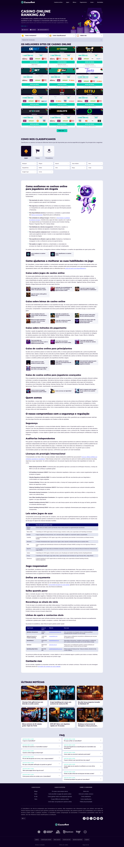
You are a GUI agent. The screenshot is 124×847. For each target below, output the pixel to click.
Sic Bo (35, 796)
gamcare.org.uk (53, 644)
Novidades (100, 2)
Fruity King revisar (89, 64)
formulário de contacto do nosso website (49, 666)
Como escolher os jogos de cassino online (59, 794)
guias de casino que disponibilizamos (75, 268)
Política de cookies (63, 844)
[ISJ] (39, 831)
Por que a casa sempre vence (60, 791)
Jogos (67, 2)
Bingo (35, 791)
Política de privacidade (86, 801)
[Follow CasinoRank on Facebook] (84, 818)
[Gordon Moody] (48, 831)
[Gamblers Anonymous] (58, 831)
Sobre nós (86, 791)
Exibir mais (61, 130)
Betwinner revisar (62, 64)
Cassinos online (58, 2)
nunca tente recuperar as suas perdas (59, 584)
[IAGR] (78, 831)
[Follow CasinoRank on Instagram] (87, 818)
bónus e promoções (37, 215)
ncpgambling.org (53, 636)
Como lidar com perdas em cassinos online (60, 801)
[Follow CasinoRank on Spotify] (98, 818)
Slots (36, 799)
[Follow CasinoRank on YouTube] (94, 818)
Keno (35, 794)
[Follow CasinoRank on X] (91, 818)
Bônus (74, 2)
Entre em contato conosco (86, 794)
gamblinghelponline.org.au (55, 648)
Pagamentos (83, 2)
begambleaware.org (54, 640)
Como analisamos (86, 796)
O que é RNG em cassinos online (60, 799)
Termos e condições (40, 844)
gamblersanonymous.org (55, 632)
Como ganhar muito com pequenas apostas (60, 796)
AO (22, 818)
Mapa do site (86, 844)
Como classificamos (86, 799)
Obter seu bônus (34, 62)
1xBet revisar (34, 64)
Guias (91, 2)
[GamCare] (68, 831)
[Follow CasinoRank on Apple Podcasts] (101, 818)
